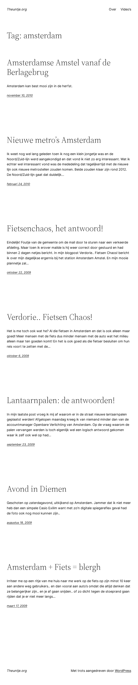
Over (112, 9)
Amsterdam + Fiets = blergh (54, 567)
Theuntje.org (17, 9)
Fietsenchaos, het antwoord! (55, 228)
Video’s (126, 9)
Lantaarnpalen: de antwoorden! (61, 400)
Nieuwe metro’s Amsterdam (54, 140)
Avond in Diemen (37, 488)
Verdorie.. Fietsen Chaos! (49, 317)
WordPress (123, 671)
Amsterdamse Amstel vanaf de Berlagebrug (59, 67)
